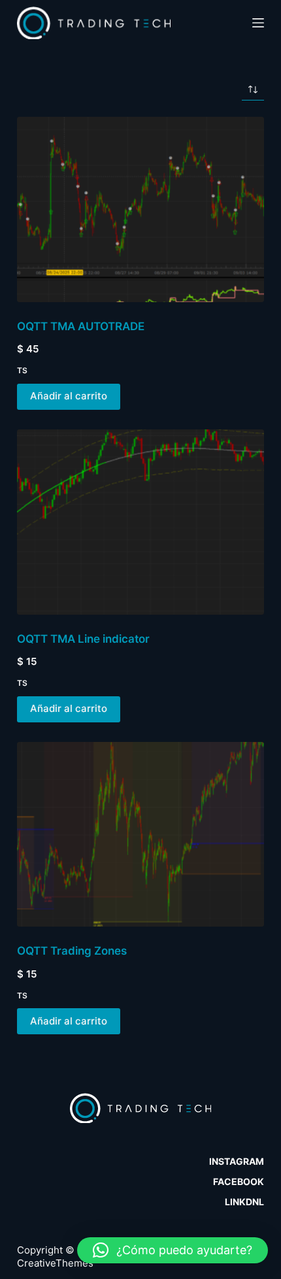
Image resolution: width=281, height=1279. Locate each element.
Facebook (238, 1181)
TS (22, 370)
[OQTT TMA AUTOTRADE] (140, 209)
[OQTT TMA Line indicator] (140, 522)
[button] (172, 1250)
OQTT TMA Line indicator (83, 638)
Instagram (236, 1161)
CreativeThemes (55, 1263)
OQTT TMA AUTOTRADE (80, 326)
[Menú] (258, 23)
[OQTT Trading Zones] (140, 834)
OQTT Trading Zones (72, 950)
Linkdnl (244, 1201)
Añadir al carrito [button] (68, 396)
